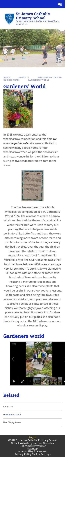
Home (6, 77)
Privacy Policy (23, 454)
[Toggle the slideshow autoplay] (59, 48)
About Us (23, 77)
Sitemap (32, 448)
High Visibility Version (32, 445)
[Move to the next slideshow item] (59, 63)
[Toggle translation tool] (60, 4)
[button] (17, 359)
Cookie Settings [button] (41, 454)
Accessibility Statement (32, 451)
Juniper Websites (43, 443)
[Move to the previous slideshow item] (59, 56)
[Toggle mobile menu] (4, 4)
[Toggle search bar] (51, 4)
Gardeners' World (38, 80)
